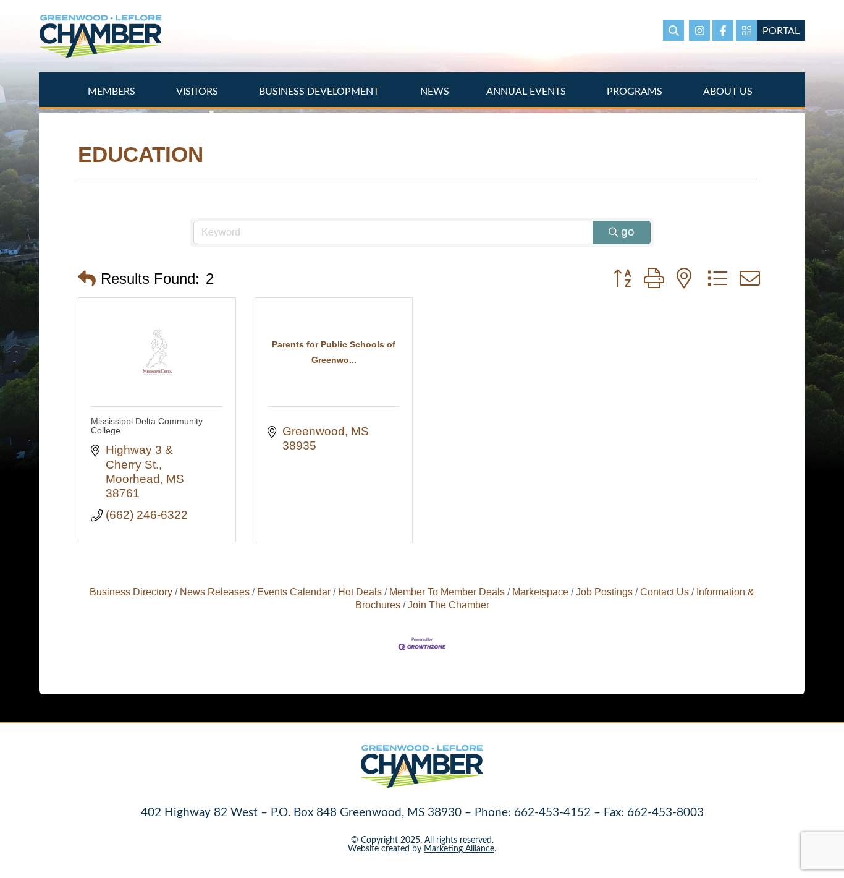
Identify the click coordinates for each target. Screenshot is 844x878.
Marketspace (540, 591)
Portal (781, 29)
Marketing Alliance (459, 848)
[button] (87, 279)
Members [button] (113, 90)
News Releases (215, 591)
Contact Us (664, 591)
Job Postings (604, 591)
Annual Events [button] (527, 90)
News (434, 90)
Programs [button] (636, 90)
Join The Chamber (448, 604)
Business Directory (131, 591)
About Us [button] (729, 90)
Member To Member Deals (447, 591)
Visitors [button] (198, 90)
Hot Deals (360, 591)
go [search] (628, 231)
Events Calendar (294, 591)
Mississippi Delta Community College (147, 425)
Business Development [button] (320, 90)
